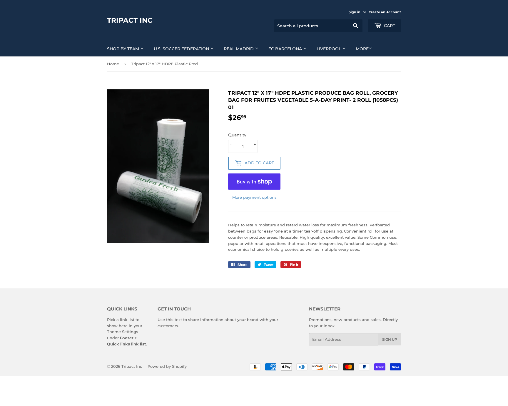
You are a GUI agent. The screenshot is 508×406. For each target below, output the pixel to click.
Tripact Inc (130, 20)
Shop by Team (123, 48)
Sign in (354, 12)
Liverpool (329, 48)
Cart (389, 25)
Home (113, 63)
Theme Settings (122, 331)
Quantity (237, 135)
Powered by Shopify (167, 366)
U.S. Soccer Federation (182, 48)
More (362, 48)
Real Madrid (239, 48)
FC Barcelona (285, 48)
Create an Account (385, 12)
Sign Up (389, 339)
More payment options (254, 197)
